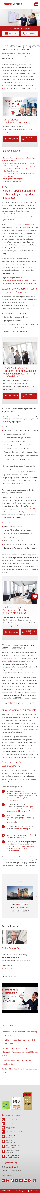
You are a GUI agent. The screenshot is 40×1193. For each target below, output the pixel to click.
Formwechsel (23, 820)
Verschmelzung (12, 820)
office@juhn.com (12, 33)
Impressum (24, 1191)
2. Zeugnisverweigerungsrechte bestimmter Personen (18, 163)
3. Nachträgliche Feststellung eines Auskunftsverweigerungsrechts (12, 180)
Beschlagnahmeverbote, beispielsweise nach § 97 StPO (19, 281)
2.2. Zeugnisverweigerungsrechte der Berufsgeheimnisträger (15, 170)
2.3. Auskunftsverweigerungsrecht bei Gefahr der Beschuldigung (19, 175)
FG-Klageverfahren (13, 848)
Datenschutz (33, 1191)
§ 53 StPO (32, 509)
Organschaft (11, 811)
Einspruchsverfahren (14, 846)
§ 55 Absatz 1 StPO (12, 661)
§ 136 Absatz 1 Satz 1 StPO (26, 224)
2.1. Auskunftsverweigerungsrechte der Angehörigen (20, 166)
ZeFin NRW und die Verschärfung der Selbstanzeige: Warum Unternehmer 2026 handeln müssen (20, 1052)
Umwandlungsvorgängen (16, 818)
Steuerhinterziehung (8, 68)
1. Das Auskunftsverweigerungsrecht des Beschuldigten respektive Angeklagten (19, 159)
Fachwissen (12, 53)
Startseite (5, 53)
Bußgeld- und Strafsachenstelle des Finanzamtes (17, 683)
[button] (4, 897)
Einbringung (30, 818)
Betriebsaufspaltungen (15, 796)
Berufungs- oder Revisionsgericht (14, 745)
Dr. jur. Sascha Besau (12, 948)
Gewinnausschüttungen (15, 798)
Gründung (20, 793)
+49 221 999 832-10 (30, 33)
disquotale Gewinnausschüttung (24, 809)
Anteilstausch (11, 822)
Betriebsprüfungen (29, 846)
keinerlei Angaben (7, 88)
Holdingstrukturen (22, 811)
